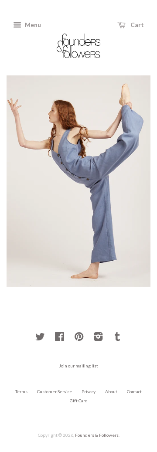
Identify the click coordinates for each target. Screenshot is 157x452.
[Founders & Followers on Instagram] (98, 338)
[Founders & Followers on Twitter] (40, 338)
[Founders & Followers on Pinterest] (79, 338)
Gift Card (79, 400)
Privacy (89, 391)
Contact (134, 391)
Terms (21, 391)
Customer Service (54, 391)
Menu (32, 24)
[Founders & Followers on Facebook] (60, 338)
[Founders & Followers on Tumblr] (117, 338)
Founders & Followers (97, 435)
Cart (136, 24)
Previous (25, 181)
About (111, 391)
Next (132, 181)
